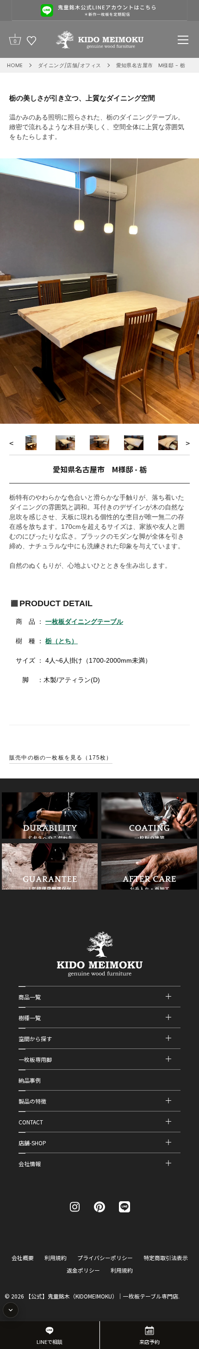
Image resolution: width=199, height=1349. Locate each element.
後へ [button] (188, 445)
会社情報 (30, 1163)
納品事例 (30, 1080)
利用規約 (55, 1257)
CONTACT (31, 1122)
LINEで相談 (49, 1341)
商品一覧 (30, 997)
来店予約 (149, 1341)
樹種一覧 (30, 1018)
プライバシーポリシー (105, 1257)
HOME (15, 65)
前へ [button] (11, 445)
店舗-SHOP (32, 1143)
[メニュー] (183, 40)
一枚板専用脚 (35, 1059)
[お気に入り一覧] (31, 40)
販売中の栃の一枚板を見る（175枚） (60, 757)
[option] (99, 291)
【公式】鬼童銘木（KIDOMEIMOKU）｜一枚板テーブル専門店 (101, 1296)
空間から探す (35, 1038)
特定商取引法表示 (165, 1257)
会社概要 (23, 1257)
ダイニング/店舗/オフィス (69, 65)
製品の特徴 (32, 1101)
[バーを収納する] (11, 1310)
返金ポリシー (83, 1270)
